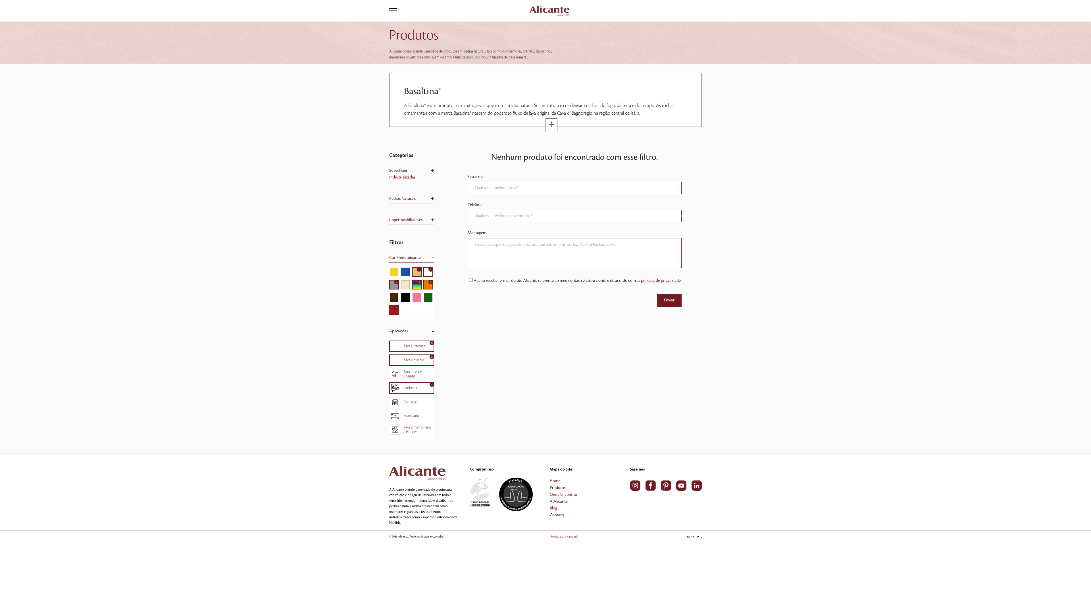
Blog (553, 508)
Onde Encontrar (563, 494)
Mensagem (477, 233)
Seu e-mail (476, 177)
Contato (557, 515)
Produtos (557, 488)
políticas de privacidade (661, 280)
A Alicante (559, 501)
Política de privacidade (564, 536)
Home (555, 481)
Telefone (475, 205)
